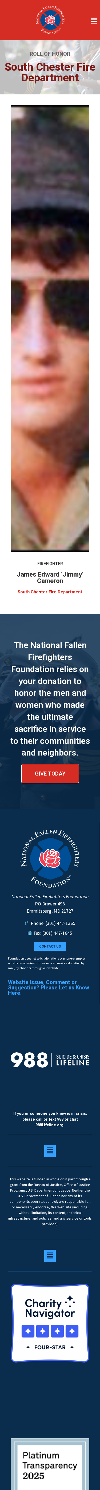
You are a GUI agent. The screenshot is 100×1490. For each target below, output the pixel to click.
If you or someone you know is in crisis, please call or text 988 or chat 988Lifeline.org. (50, 1119)
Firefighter (50, 563)
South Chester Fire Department (50, 591)
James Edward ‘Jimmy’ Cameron (50, 578)
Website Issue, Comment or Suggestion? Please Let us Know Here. (48, 987)
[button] (85, 21)
